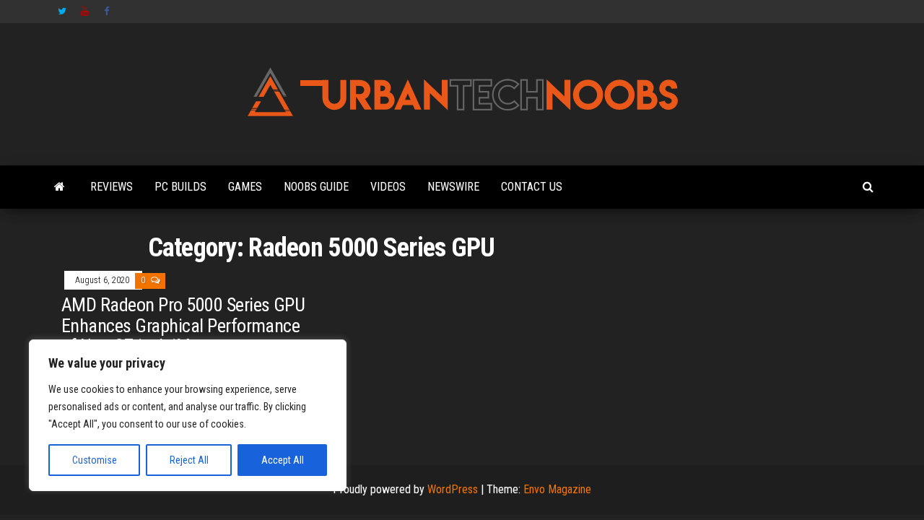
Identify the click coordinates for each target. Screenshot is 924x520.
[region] (187, 415)
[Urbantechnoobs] (59, 187)
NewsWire (453, 187)
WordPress (452, 489)
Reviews (111, 187)
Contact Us (531, 187)
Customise (94, 460)
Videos (388, 187)
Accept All (282, 460)
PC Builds (180, 187)
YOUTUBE (85, 11)
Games (245, 187)
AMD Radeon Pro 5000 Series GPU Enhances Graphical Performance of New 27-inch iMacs (183, 325)
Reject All (189, 460)
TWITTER (62, 11)
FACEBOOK (108, 11)
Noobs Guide (316, 187)
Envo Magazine (557, 489)
